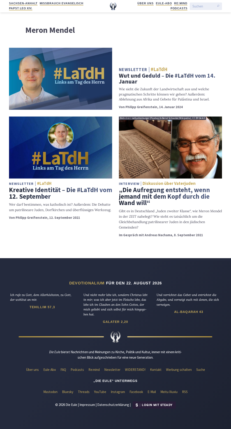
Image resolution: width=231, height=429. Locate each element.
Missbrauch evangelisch (61, 3)
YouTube (100, 392)
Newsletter (112, 369)
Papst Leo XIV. (20, 8)
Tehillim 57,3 (42, 307)
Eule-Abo (164, 3)
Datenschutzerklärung (113, 405)
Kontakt (156, 369)
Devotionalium (87, 283)
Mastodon (50, 392)
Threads (84, 392)
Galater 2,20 (115, 322)
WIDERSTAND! (135, 369)
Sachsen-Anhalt (23, 3)
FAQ (63, 369)
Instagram (118, 392)
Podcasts (179, 8)
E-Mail (152, 392)
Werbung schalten (179, 369)
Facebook (136, 392)
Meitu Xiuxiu (169, 392)
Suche (200, 369)
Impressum (87, 405)
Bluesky (67, 392)
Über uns (145, 3)
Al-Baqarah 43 (188, 312)
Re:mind (180, 3)
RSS (185, 392)
